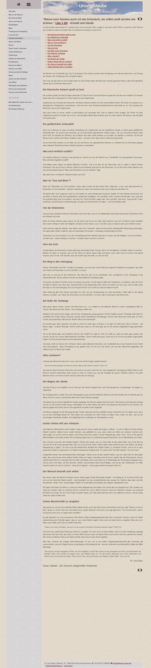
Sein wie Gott (53, 48)
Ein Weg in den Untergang (58, 51)
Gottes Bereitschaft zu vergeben (60, 67)
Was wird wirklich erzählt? (57, 40)
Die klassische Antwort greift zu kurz (62, 35)
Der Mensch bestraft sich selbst (60, 64)
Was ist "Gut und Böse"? (57, 43)
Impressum (68, 666)
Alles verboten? (53, 56)
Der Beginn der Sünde (56, 59)
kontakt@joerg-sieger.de (122, 663)
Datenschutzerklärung (54, 666)
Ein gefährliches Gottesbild (58, 37)
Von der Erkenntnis (55, 45)
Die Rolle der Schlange (56, 53)
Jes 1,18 (61, 23)
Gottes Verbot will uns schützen (60, 62)
